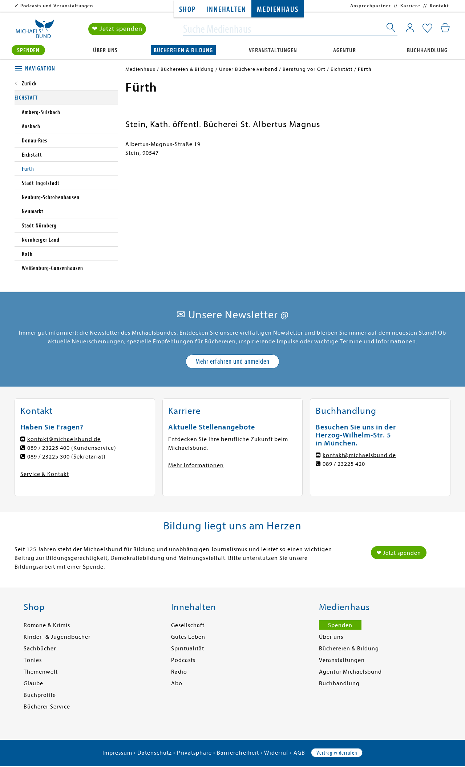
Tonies (33, 660)
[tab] (66, 68)
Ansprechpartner (370, 5)
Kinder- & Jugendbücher (57, 637)
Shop (187, 9)
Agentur (344, 50)
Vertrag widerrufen (336, 753)
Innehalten (226, 9)
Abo (176, 683)
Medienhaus (277, 9)
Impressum (117, 753)
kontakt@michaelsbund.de (64, 439)
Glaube (33, 683)
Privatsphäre (194, 753)
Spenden (28, 50)
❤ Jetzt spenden (117, 29)
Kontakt (439, 5)
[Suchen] (391, 29)
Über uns (105, 50)
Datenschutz (154, 753)
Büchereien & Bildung (183, 50)
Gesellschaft (188, 625)
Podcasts (183, 660)
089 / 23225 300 (48, 456)
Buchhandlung (427, 50)
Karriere (410, 5)
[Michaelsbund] (35, 31)
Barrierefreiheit (238, 753)
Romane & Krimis (47, 625)
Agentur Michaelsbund (350, 672)
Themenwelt (41, 672)
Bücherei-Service (47, 706)
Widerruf (276, 753)
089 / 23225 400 (48, 448)
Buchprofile (40, 695)
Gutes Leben (188, 637)
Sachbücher (40, 648)
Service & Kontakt (44, 474)
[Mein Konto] (410, 27)
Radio (179, 672)
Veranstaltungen (273, 50)
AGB (299, 753)
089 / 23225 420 (344, 464)
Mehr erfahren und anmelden (232, 361)
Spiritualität (187, 648)
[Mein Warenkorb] (445, 27)
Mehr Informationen (196, 465)
